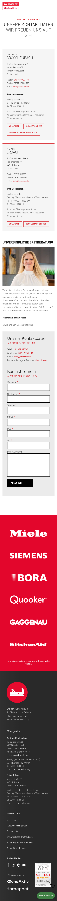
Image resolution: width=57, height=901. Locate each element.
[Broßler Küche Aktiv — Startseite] (10, 6)
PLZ (10, 429)
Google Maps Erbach (36, 224)
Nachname (13, 394)
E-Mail (11, 417)
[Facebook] (8, 865)
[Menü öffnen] (51, 6)
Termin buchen (46, 896)
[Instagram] (13, 865)
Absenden (16, 483)
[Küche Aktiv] (23, 882)
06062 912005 (20, 786)
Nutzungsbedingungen (17, 826)
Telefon (11, 405)
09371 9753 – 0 (21, 80)
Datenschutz (12, 831)
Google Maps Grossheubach (23, 133)
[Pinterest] (18, 865)
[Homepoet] (23, 889)
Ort (9, 440)
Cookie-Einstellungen (16, 848)
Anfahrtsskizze (34, 126)
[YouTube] (24, 865)
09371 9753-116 (25, 353)
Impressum (12, 820)
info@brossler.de (21, 87)
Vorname (12, 382)
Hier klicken (40, 360)
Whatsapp (14, 126)
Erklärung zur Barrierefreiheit (20, 842)
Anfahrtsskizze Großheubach (20, 837)
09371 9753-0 (21, 349)
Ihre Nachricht (14, 452)
